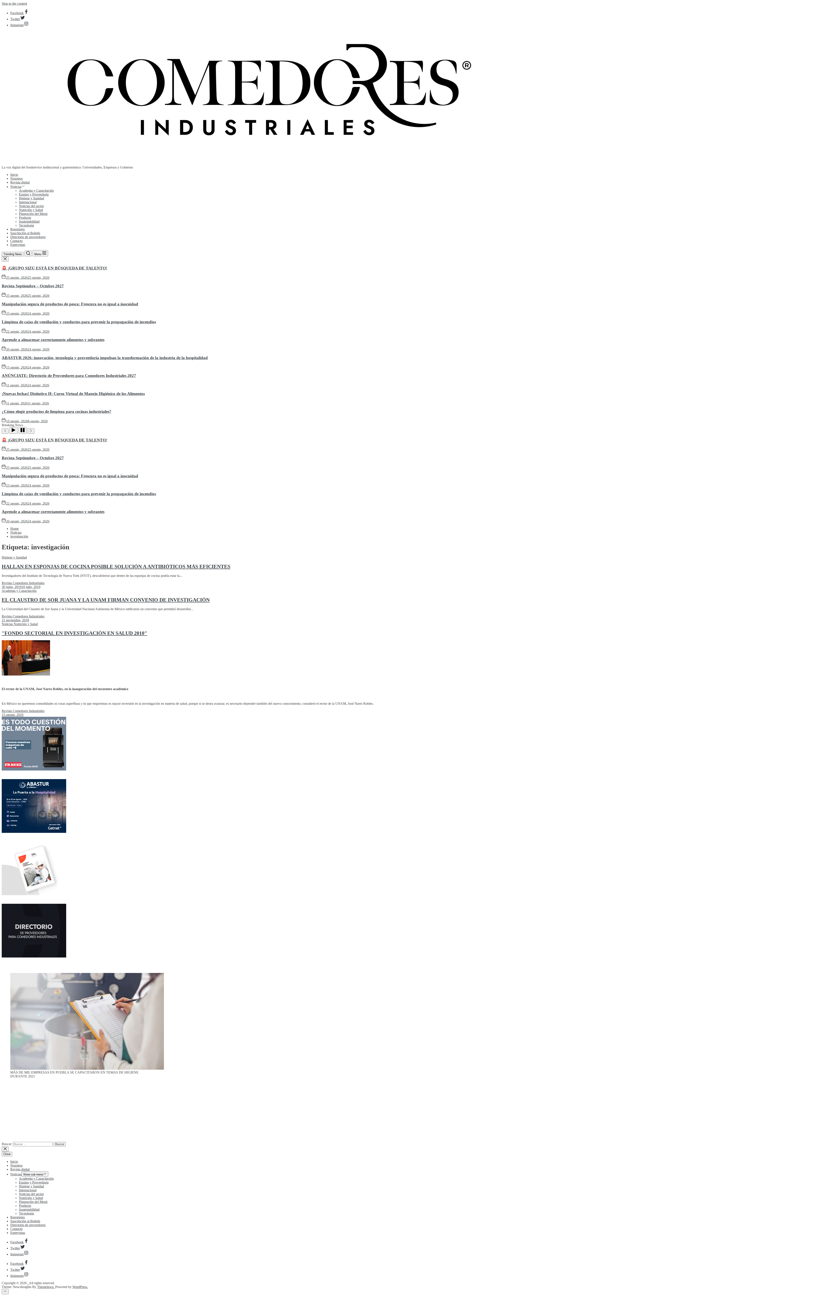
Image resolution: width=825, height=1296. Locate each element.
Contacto (16, 241)
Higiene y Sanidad (31, 198)
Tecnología (26, 225)
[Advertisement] (412, 1112)
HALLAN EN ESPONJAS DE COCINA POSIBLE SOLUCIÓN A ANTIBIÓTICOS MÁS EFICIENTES (116, 566)
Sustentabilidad (29, 221)
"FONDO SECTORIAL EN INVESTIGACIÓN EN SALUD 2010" (74, 633)
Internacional (28, 202)
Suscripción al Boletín (25, 233)
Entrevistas (17, 245)
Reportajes (17, 229)
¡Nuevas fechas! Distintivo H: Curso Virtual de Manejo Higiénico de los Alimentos (73, 393)
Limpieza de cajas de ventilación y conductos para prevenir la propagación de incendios (79, 322)
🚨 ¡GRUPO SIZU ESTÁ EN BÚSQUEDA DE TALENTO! (54, 268)
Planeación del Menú (33, 214)
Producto (25, 217)
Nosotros (16, 178)
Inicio (14, 174)
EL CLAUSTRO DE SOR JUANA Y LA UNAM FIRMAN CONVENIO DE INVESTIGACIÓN (106, 600)
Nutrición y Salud (31, 210)
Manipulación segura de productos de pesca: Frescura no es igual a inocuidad (70, 304)
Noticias (15, 186)
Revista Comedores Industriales (23, 583)
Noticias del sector (31, 206)
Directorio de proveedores (28, 237)
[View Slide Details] (87, 1068)
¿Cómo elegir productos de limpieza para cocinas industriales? (56, 411)
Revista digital (20, 182)
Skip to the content (14, 3)
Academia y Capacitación (36, 190)
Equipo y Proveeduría (34, 194)
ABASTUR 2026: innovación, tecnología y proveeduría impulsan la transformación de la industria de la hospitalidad (105, 357)
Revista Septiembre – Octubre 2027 (33, 286)
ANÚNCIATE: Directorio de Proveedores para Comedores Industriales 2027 (69, 375)
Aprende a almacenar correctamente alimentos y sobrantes (53, 339)
